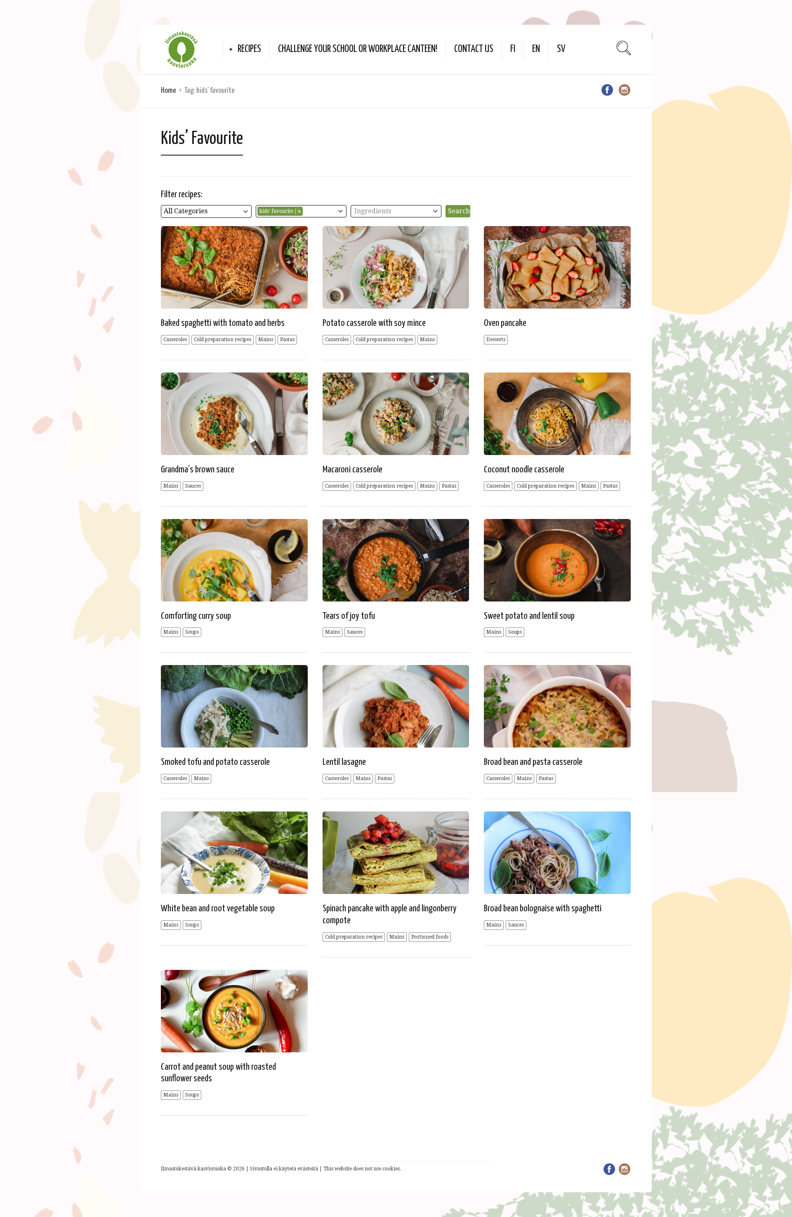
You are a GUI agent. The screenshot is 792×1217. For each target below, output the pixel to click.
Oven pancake (505, 323)
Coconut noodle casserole (524, 469)
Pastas (287, 339)
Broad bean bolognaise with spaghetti (542, 908)
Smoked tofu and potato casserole (215, 762)
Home (168, 90)
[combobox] (206, 211)
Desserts (495, 339)
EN (536, 49)
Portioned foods (429, 937)
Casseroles (175, 339)
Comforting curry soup (196, 616)
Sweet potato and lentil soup (529, 616)
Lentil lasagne (344, 762)
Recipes (249, 49)
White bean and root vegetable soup (218, 908)
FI (512, 49)
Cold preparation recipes (222, 339)
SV (561, 49)
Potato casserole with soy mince (374, 323)
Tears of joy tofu (349, 616)
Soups (192, 632)
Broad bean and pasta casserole (533, 762)
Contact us (473, 49)
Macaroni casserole (352, 469)
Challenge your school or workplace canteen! (357, 49)
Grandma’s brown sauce (197, 469)
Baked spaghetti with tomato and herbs (223, 323)
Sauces (193, 486)
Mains (265, 339)
